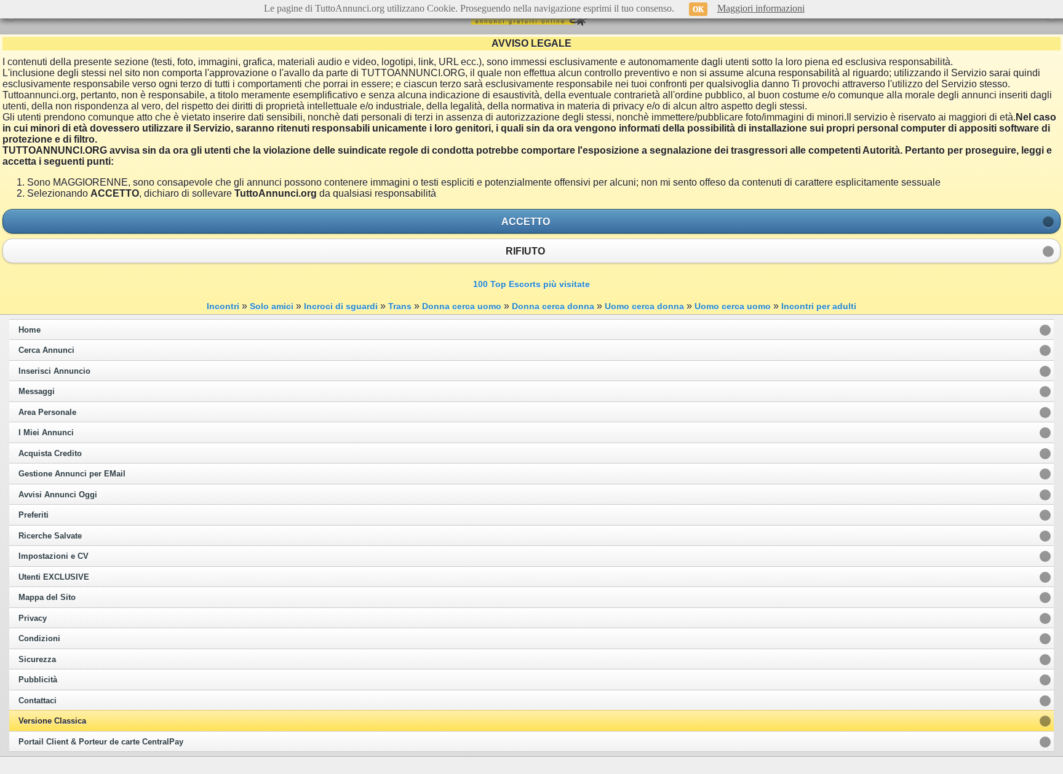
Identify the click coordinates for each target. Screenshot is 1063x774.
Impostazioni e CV (53, 556)
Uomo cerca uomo (733, 306)
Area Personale (47, 412)
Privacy (32, 618)
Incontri (223, 306)
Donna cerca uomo (461, 306)
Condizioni (39, 638)
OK (698, 9)
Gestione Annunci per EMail (71, 474)
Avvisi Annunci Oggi (57, 495)
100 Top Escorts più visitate (531, 284)
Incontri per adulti (818, 306)
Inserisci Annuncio (54, 371)
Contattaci (37, 701)
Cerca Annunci (46, 350)
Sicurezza (37, 659)
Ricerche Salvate (50, 536)
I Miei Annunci (46, 432)
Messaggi (36, 391)
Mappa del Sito (47, 597)
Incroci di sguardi (341, 306)
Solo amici (271, 306)
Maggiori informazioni (761, 8)
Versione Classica (52, 721)
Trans (400, 306)
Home (29, 330)
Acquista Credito (50, 453)
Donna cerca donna (553, 306)
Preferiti (33, 515)
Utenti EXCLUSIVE (53, 577)
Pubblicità (37, 680)
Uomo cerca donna (644, 306)
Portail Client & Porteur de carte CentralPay (100, 742)
